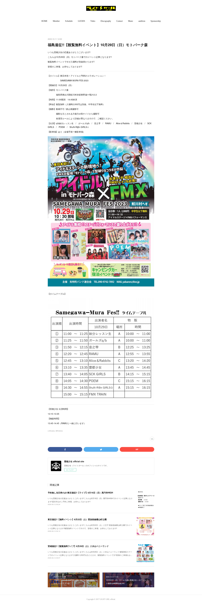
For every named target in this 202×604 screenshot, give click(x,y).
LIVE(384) (51, 431)
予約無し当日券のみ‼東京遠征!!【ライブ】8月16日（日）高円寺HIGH (80, 492)
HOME (44, 21)
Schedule (69, 21)
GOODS (81, 21)
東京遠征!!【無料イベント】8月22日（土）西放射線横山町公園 (77, 519)
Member (56, 21)
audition (141, 21)
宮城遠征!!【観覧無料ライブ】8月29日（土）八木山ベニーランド (78, 546)
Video (92, 21)
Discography (106, 21)
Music (130, 21)
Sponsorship (156, 21)
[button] (44, 21)
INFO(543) (59, 431)
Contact (119, 21)
